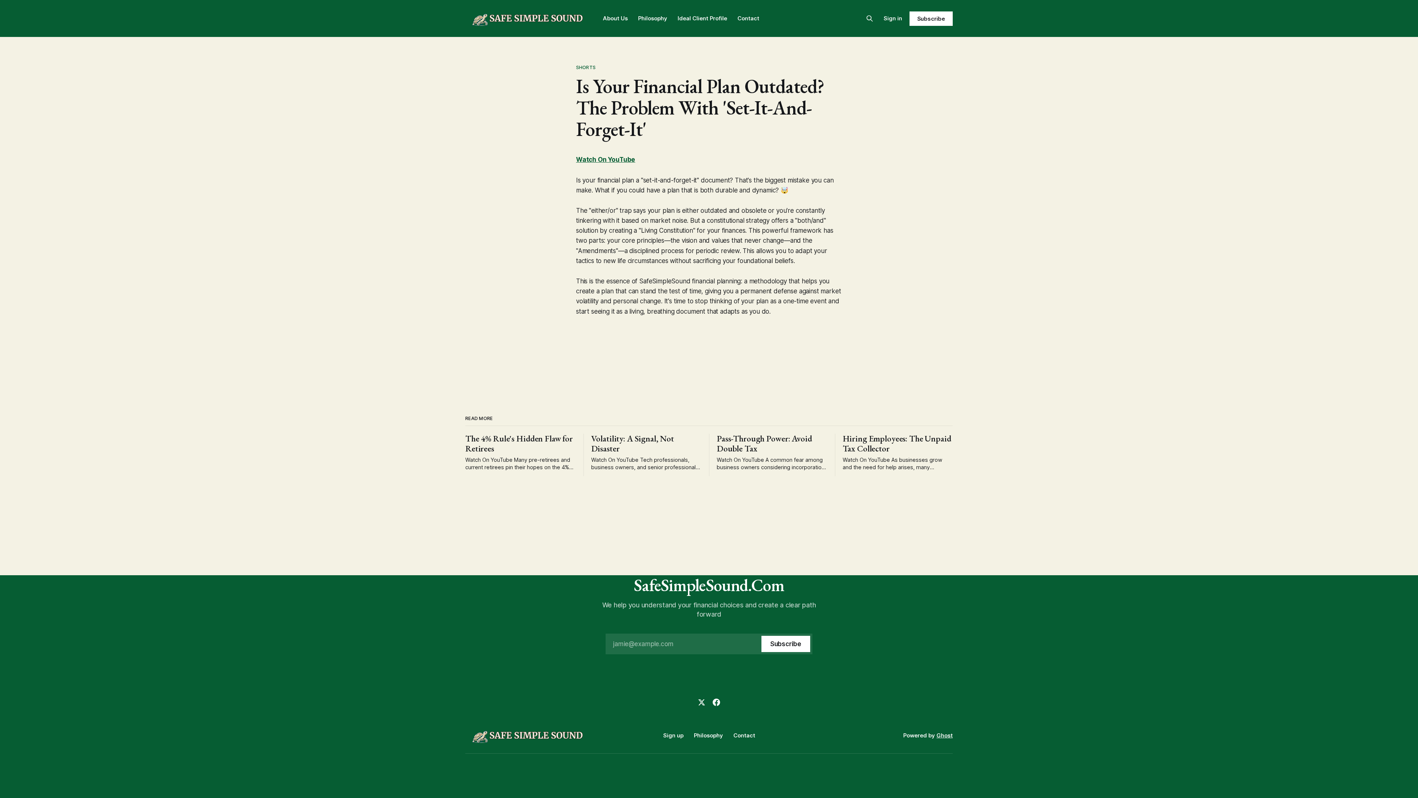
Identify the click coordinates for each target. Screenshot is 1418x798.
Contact (748, 18)
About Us (615, 18)
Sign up (673, 735)
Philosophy (652, 18)
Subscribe (931, 18)
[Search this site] (870, 18)
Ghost (944, 735)
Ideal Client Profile (702, 18)
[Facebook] (716, 702)
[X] (701, 702)
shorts (586, 67)
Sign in (893, 18)
